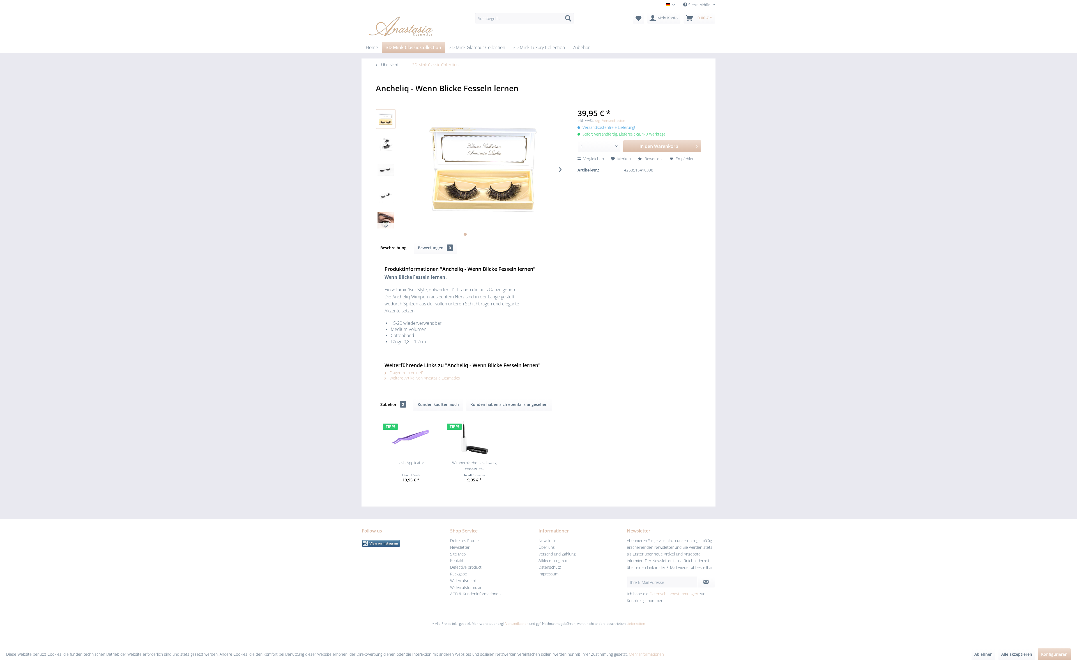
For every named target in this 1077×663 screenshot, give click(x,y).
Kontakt (457, 560)
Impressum (548, 574)
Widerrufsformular (466, 587)
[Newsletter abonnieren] (706, 582)
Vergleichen (593, 158)
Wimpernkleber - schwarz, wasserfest (474, 465)
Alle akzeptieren (1016, 654)
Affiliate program (552, 560)
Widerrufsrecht (463, 580)
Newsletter (460, 547)
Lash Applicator (410, 462)
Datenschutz (549, 567)
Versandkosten (516, 623)
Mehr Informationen (646, 654)
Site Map (458, 554)
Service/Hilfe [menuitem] (699, 4)
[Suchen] (568, 18)
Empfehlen (684, 158)
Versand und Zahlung (557, 554)
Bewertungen (434, 247)
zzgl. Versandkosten (610, 120)
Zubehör (392, 404)
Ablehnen (983, 654)
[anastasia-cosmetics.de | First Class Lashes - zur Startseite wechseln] (401, 26)
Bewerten (653, 158)
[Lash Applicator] (411, 437)
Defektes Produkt (465, 540)
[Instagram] (404, 543)
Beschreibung (393, 247)
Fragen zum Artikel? (406, 372)
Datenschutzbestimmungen (674, 593)
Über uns (546, 547)
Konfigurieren (1054, 654)
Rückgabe (458, 574)
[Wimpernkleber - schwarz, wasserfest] (475, 437)
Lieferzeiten (636, 623)
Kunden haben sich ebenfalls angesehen (508, 404)
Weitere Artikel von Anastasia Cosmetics (424, 378)
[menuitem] (524, 18)
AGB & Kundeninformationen (475, 593)
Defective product (466, 567)
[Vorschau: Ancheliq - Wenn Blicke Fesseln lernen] (385, 119)
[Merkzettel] (638, 18)
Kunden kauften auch (438, 404)
